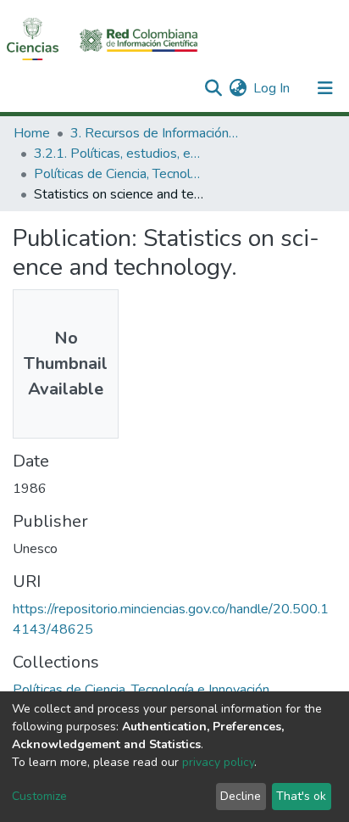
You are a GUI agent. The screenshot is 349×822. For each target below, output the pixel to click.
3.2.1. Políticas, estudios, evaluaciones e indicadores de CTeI (118, 153)
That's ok (301, 796)
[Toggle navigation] (325, 88)
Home (32, 133)
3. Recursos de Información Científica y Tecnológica (155, 133)
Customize (39, 796)
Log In (272, 88)
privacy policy (218, 762)
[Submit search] (213, 88)
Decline (240, 796)
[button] (237, 88)
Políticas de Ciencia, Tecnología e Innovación (118, 174)
